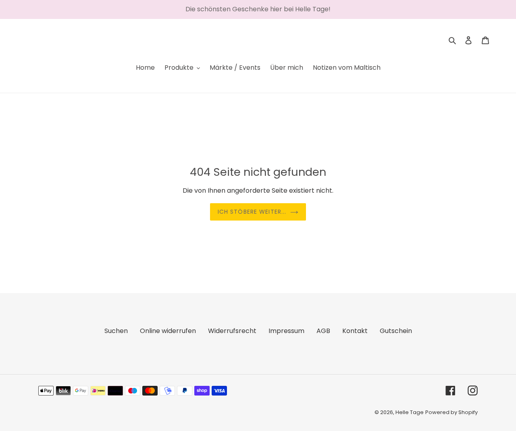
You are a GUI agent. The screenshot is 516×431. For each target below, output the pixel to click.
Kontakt (355, 330)
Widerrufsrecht (232, 330)
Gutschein (396, 330)
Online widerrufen (168, 330)
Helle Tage (409, 412)
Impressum (286, 330)
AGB (323, 330)
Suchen (116, 330)
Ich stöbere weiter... (252, 212)
